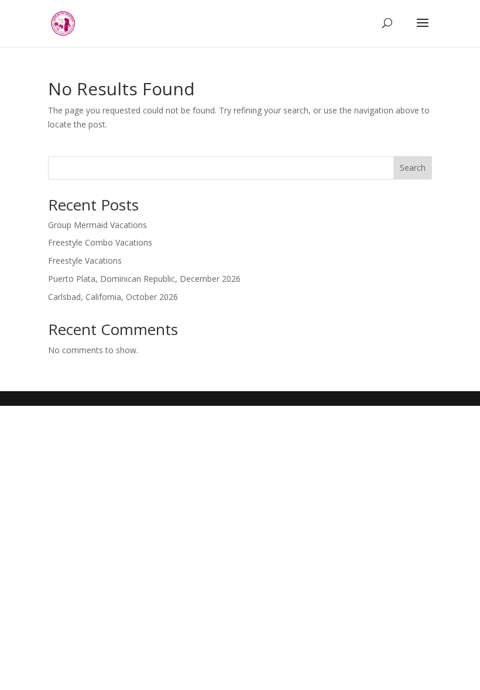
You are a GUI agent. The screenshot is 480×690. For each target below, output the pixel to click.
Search (413, 167)
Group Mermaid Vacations (97, 224)
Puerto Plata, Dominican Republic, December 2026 (144, 278)
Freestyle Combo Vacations (100, 242)
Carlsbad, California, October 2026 (113, 296)
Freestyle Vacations (85, 260)
